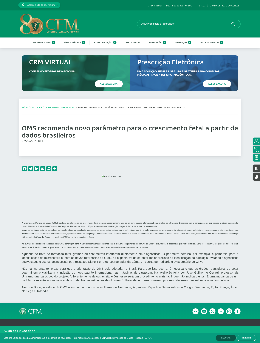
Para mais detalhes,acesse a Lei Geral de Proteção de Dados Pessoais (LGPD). (112, 338)
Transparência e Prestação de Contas (217, 5)
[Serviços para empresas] (256, 158)
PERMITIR (246, 338)
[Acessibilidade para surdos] (256, 177)
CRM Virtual (155, 5)
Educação (155, 42)
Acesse (109, 84)
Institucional (41, 42)
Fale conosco (209, 42)
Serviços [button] (181, 42)
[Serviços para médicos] (256, 149)
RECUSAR (226, 338)
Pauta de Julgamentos (179, 5)
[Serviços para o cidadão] (256, 141)
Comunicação (103, 42)
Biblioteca (132, 42)
